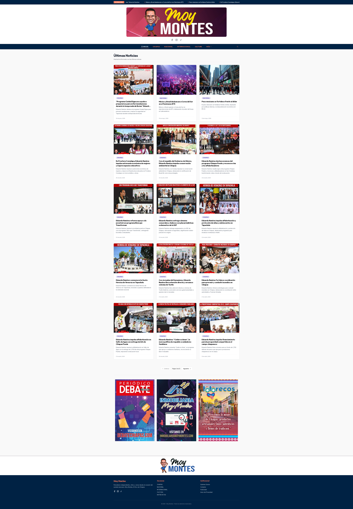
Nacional (168, 47)
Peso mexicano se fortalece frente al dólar (145, 2)
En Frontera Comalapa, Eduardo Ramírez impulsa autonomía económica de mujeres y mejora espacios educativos (198, 2)
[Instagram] (176, 40)
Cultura (198, 47)
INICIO (145, 46)
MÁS (208, 47)
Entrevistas (161, 495)
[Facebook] (172, 40)
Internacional (183, 47)
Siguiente (186, 368)
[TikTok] (181, 40)
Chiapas (156, 47)
